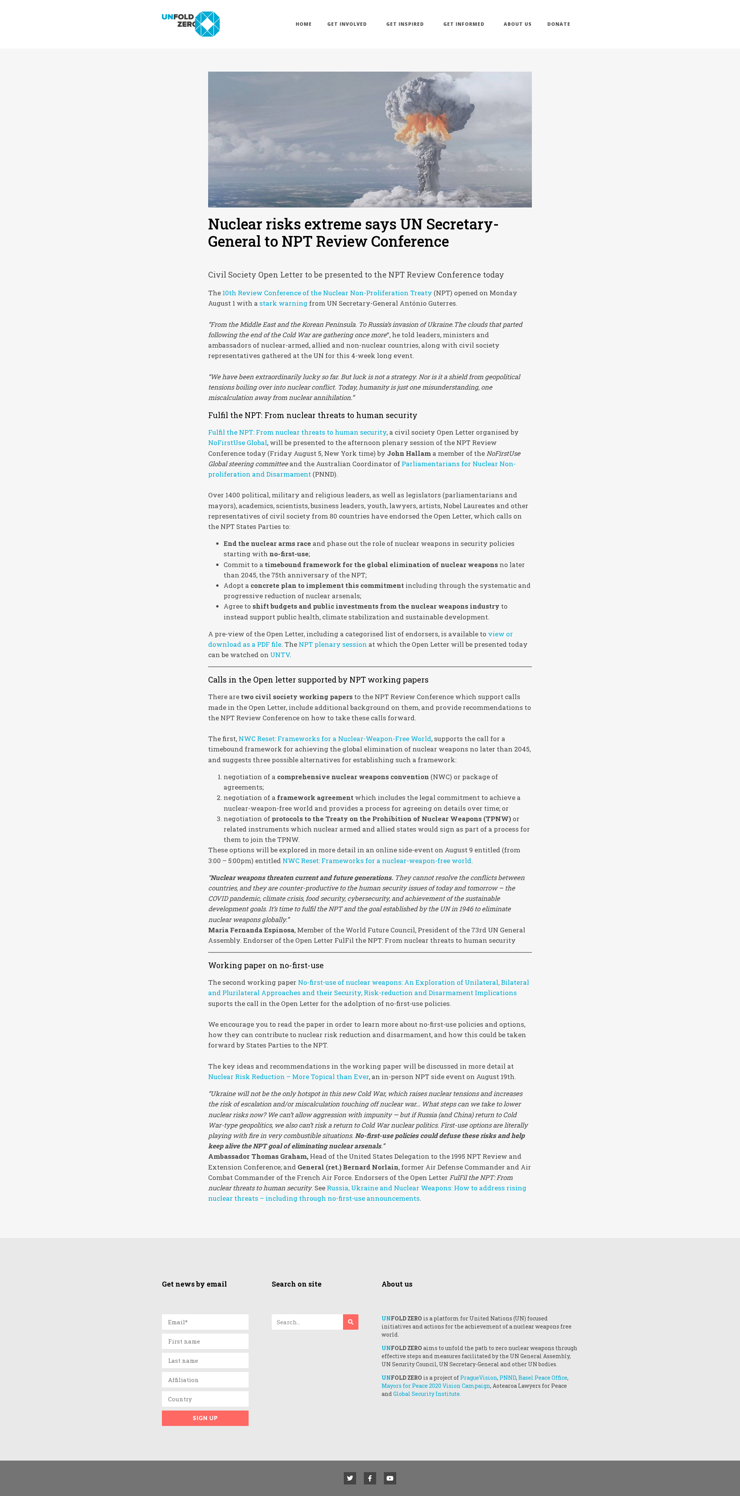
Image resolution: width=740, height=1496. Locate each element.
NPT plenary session (333, 644)
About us (518, 24)
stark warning (283, 303)
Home (304, 24)
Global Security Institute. (427, 1393)
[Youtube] (390, 1478)
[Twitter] (350, 1478)
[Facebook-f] (370, 1478)
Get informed (463, 24)
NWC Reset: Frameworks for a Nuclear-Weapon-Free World (335, 738)
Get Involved (347, 24)
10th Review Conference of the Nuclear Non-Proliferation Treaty (328, 292)
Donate (558, 24)
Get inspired (405, 24)
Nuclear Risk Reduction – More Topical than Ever (288, 1076)
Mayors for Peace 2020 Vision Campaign (436, 1385)
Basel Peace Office (542, 1377)
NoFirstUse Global (237, 442)
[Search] (350, 1322)
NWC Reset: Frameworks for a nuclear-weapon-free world (377, 860)
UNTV (280, 654)
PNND (508, 1377)
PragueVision (478, 1377)
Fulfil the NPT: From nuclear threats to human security (297, 432)
